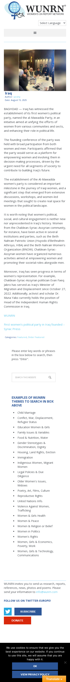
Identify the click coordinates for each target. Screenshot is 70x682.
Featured (22, 337)
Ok (35, 666)
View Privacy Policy (35, 674)
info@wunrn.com (47, 592)
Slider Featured (36, 337)
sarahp (16, 96)
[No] (65, 662)
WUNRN (35, 12)
